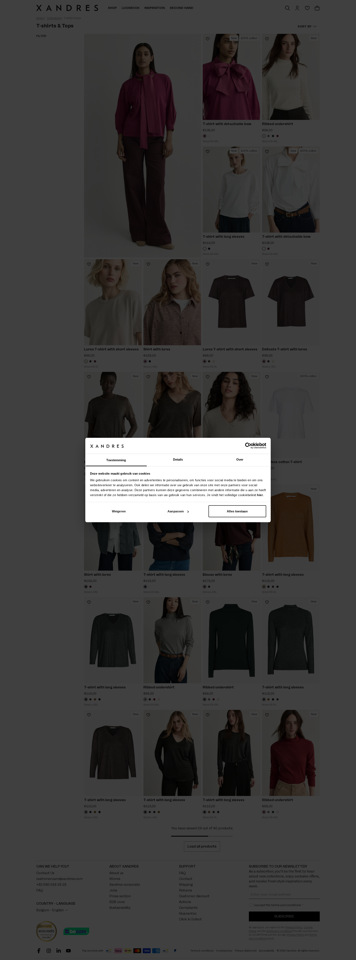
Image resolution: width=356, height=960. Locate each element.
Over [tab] (239, 459)
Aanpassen (175, 511)
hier (260, 495)
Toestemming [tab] (116, 460)
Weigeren (119, 511)
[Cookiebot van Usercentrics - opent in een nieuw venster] (248, 446)
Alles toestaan (237, 511)
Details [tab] (178, 459)
